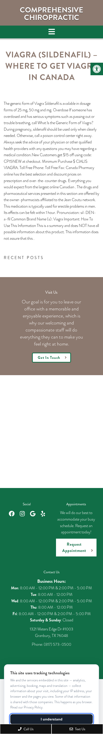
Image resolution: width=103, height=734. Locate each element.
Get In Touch (49, 357)
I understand (51, 719)
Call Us (28, 728)
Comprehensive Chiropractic (51, 13)
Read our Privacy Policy (26, 707)
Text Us (79, 728)
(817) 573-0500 (57, 644)
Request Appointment (74, 547)
